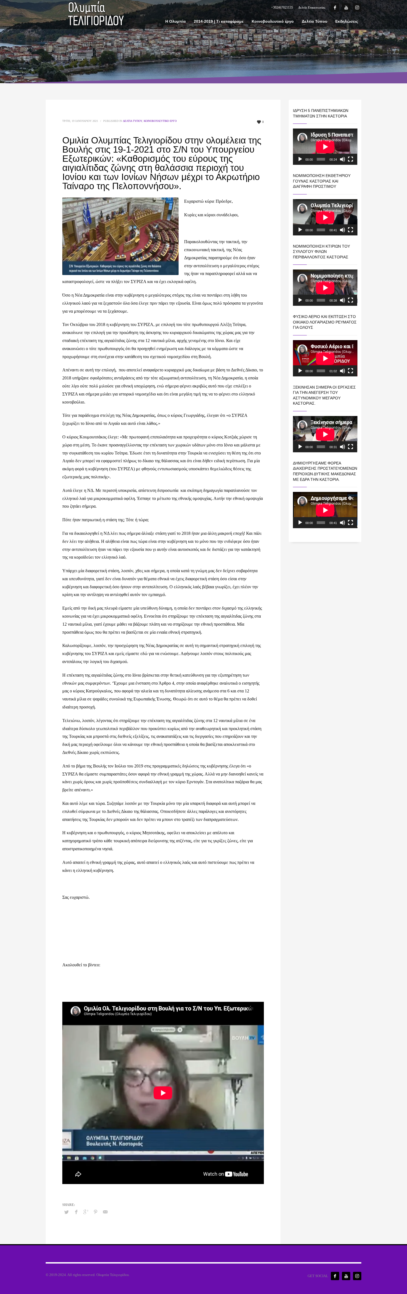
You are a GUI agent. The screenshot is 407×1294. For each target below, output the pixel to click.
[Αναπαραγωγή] (300, 159)
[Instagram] (357, 7)
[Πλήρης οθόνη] (350, 159)
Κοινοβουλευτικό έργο (160, 120)
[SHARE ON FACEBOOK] (76, 1212)
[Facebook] (335, 7)
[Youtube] (346, 7)
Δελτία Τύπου (132, 120)
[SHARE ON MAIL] (105, 1212)
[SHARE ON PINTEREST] (95, 1212)
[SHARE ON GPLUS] (86, 1212)
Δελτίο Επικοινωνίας (311, 7)
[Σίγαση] (342, 159)
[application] (325, 147)
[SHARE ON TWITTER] (66, 1212)
